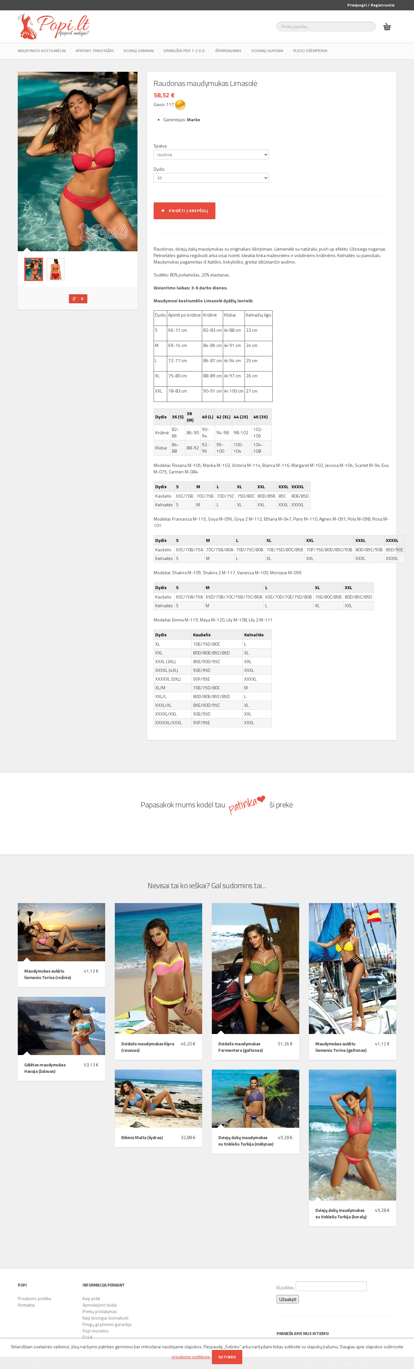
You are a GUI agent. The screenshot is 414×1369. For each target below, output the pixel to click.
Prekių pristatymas (99, 1311)
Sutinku (227, 1357)
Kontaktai (26, 1305)
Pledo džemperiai (310, 51)
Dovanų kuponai (267, 51)
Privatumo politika (34, 1298)
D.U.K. (87, 1337)
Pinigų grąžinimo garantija (106, 1324)
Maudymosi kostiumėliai (42, 51)
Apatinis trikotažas (95, 51)
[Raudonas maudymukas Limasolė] (33, 269)
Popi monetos (95, 1331)
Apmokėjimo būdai (99, 1305)
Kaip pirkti (91, 1298)
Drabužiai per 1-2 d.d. (185, 51)
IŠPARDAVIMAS (228, 51)
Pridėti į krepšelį (186, 211)
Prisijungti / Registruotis (371, 5)
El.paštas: (286, 1287)
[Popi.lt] (54, 26)
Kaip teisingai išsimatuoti (105, 1318)
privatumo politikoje (191, 1356)
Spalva (160, 146)
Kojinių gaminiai (139, 51)
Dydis (159, 169)
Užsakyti (287, 1299)
